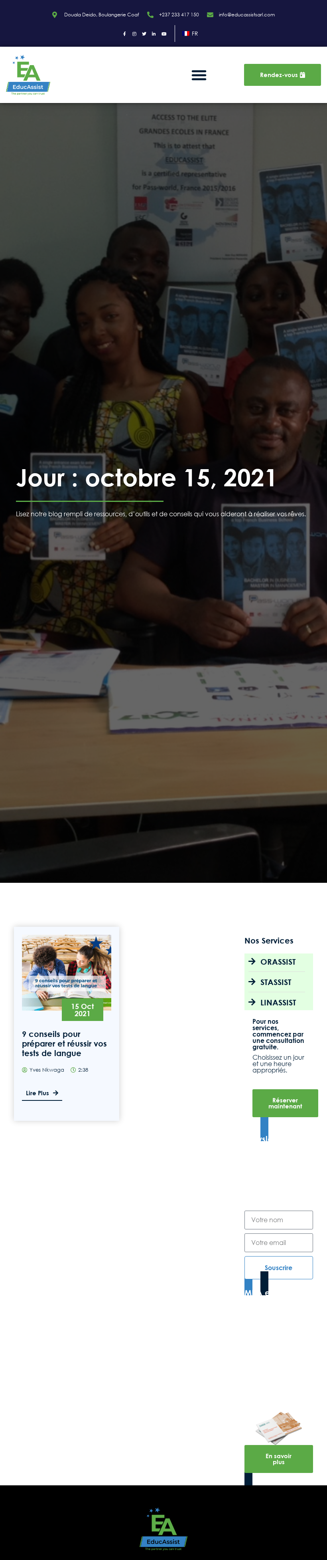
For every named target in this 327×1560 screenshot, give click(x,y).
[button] (199, 75)
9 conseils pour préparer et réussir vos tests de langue (64, 1043)
